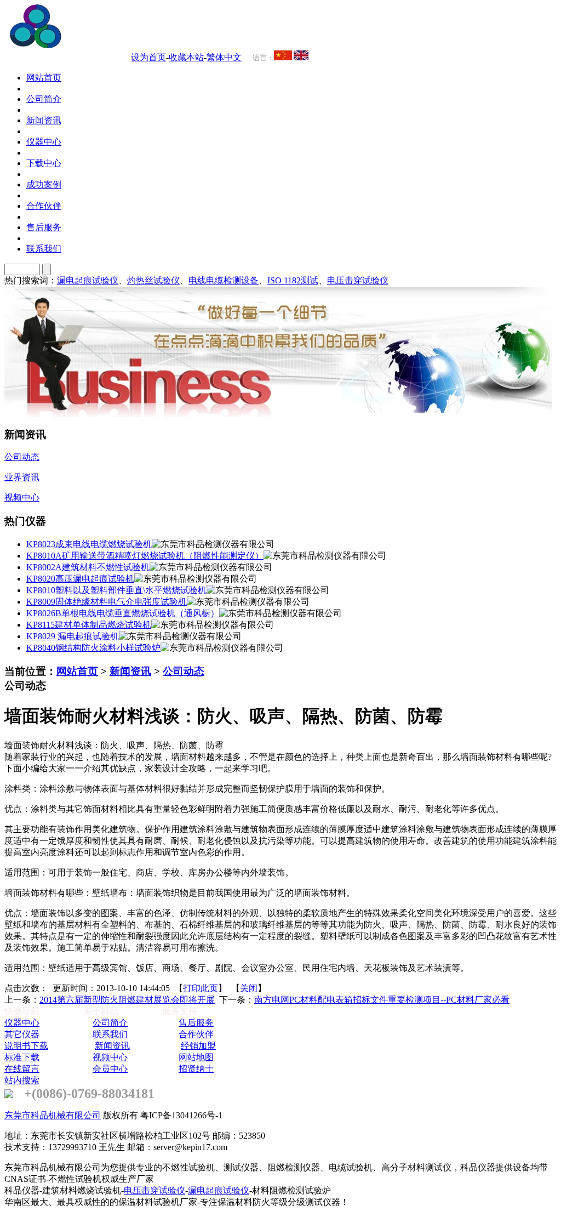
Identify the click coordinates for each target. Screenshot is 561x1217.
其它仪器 (21, 1034)
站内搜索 (21, 1080)
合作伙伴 (196, 1034)
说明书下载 (26, 1045)
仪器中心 (21, 1022)
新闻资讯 (130, 671)
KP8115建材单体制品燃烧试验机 (88, 624)
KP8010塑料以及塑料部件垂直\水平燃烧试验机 (116, 590)
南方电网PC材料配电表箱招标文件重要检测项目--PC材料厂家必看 (382, 999)
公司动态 (183, 671)
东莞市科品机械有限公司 (52, 1115)
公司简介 (110, 1022)
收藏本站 (186, 57)
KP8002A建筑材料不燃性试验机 (88, 567)
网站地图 (196, 1057)
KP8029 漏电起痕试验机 (72, 636)
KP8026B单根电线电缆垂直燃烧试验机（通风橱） (122, 613)
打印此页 (200, 988)
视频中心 (110, 1057)
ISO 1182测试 (292, 280)
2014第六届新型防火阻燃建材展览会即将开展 (127, 999)
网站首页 (77, 671)
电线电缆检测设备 (223, 280)
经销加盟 (198, 1045)
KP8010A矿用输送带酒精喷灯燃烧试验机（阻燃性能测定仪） (145, 555)
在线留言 (21, 1068)
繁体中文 (224, 57)
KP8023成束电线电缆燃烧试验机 (89, 544)
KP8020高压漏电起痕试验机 (80, 578)
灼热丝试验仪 (153, 280)
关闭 (248, 988)
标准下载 (21, 1057)
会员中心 (110, 1068)
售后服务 (196, 1022)
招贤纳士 (196, 1068)
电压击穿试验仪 (357, 280)
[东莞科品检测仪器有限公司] (98, 45)
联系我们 (110, 1034)
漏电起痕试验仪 (87, 280)
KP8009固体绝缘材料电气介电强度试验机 (106, 601)
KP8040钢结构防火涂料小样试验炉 (93, 647)
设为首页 (148, 57)
